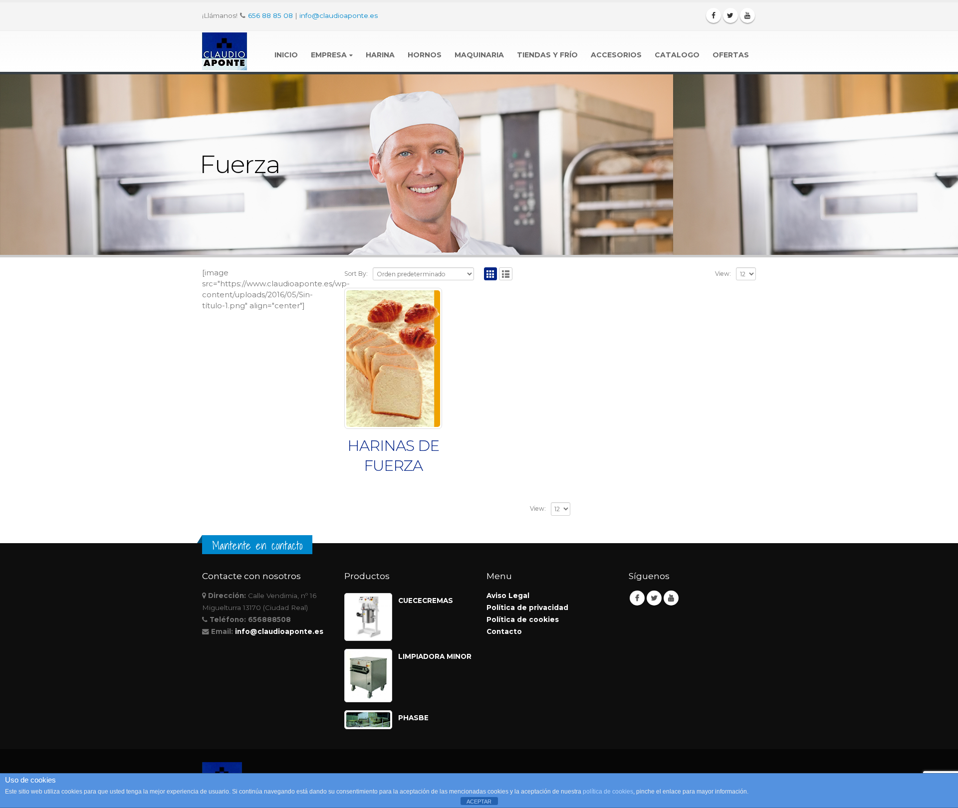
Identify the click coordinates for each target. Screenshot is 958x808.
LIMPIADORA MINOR (435, 656)
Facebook (637, 598)
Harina (380, 54)
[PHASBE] (368, 719)
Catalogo (677, 54)
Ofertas (731, 54)
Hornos (425, 54)
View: (723, 273)
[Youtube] (747, 15)
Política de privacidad (527, 607)
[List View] (505, 274)
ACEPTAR (479, 802)
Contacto (504, 631)
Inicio (286, 54)
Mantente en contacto (257, 545)
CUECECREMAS (425, 601)
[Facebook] (713, 15)
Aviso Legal (507, 596)
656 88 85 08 (270, 15)
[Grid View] (490, 274)
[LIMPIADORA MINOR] (368, 676)
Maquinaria (479, 54)
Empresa (329, 54)
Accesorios (616, 54)
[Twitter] (730, 15)
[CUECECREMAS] (368, 617)
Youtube (671, 598)
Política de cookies (522, 619)
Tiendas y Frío (547, 54)
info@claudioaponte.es (338, 15)
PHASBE (413, 718)
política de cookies (608, 791)
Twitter (654, 598)
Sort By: (356, 273)
